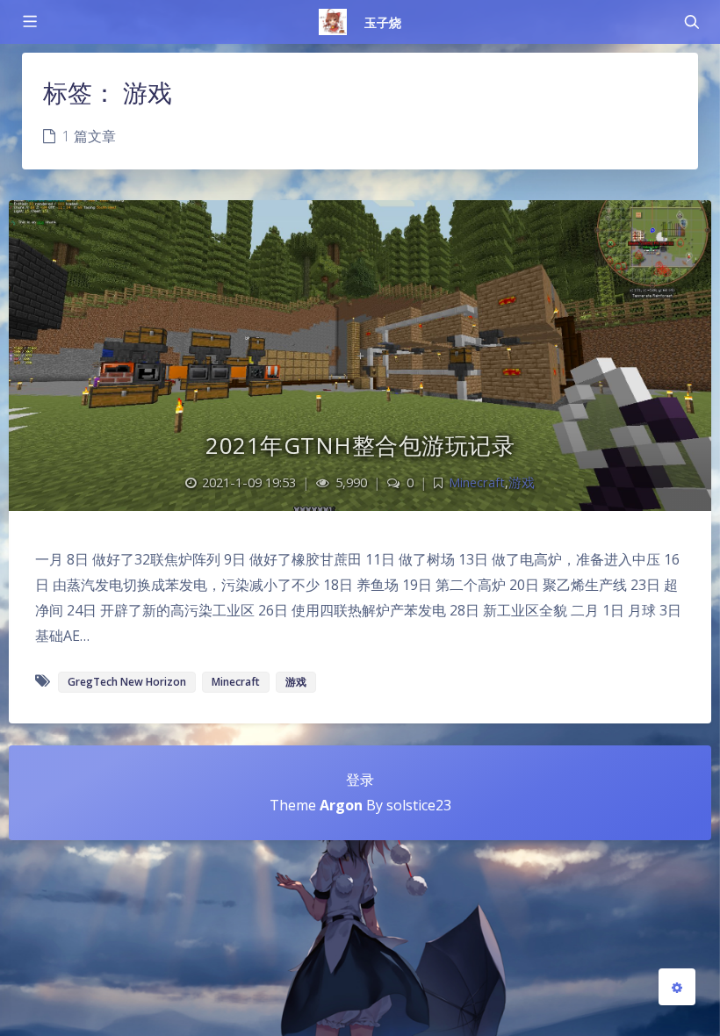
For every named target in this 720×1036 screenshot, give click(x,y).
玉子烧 (382, 22)
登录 (360, 779)
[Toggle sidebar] (29, 22)
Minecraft (477, 482)
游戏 (521, 482)
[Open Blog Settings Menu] (677, 986)
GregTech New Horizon (127, 681)
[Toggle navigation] (691, 22)
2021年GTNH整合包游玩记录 (360, 445)
